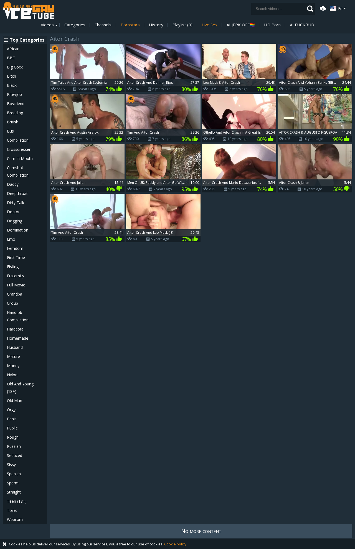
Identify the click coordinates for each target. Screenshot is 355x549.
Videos (47, 25)
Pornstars (130, 25)
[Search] (310, 8)
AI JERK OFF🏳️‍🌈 (241, 25)
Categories (74, 25)
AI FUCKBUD (302, 25)
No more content (201, 531)
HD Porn (272, 25)
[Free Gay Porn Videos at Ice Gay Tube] (28, 10)
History (156, 25)
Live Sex (209, 25)
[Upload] (322, 8)
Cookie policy (175, 544)
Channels (103, 25)
